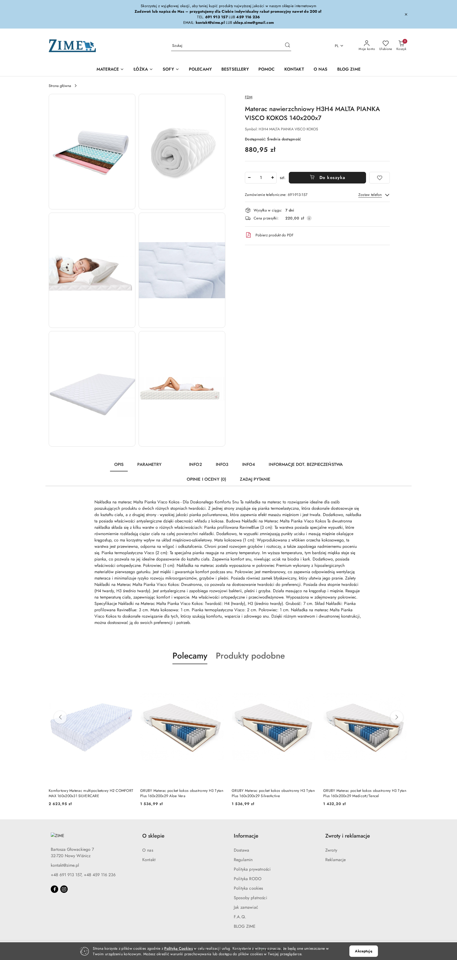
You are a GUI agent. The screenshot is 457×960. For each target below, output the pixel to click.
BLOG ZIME (244, 926)
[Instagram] (64, 889)
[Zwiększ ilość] (272, 177)
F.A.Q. (240, 917)
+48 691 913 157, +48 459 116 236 (83, 875)
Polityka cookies (248, 888)
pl (337, 45)
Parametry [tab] (149, 464)
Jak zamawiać (246, 907)
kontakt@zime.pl (65, 865)
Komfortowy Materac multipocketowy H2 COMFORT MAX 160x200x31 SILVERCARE (91, 793)
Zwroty (331, 850)
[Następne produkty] (396, 717)
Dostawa (241, 850)
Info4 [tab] (248, 464)
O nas (147, 850)
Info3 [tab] (222, 464)
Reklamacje (335, 860)
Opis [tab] (119, 464)
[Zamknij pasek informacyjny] (406, 14)
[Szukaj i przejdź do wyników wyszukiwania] (287, 46)
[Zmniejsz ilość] (249, 177)
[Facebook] (54, 889)
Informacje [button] (246, 836)
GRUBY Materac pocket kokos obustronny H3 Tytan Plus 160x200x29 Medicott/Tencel (364, 793)
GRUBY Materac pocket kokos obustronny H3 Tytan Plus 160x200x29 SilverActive (273, 793)
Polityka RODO (248, 879)
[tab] (175, 462)
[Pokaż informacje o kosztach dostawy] (309, 218)
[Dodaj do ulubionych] (379, 177)
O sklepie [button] (153, 836)
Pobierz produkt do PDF (274, 235)
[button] (92, 151)
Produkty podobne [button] (250, 656)
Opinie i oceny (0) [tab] (206, 479)
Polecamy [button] (189, 656)
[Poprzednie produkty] (60, 717)
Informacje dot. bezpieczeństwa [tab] (306, 464)
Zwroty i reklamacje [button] (347, 836)
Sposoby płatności (250, 898)
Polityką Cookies (178, 948)
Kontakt (149, 860)
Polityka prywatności (252, 869)
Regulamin (243, 860)
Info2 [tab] (195, 464)
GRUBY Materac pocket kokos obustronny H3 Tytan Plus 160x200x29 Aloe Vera (181, 793)
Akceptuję (363, 951)
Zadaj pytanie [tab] (255, 479)
